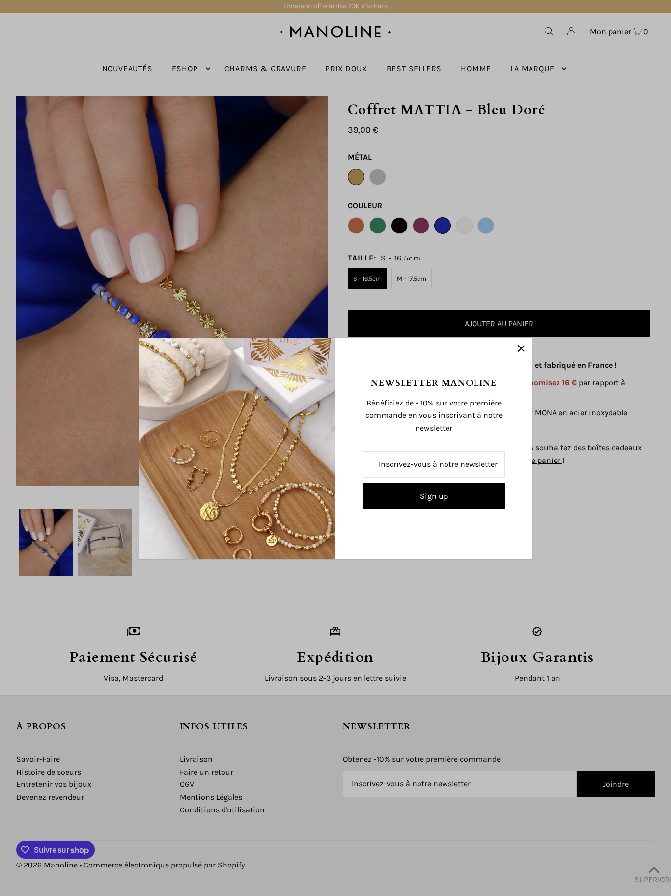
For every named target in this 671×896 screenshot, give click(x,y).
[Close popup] (521, 348)
